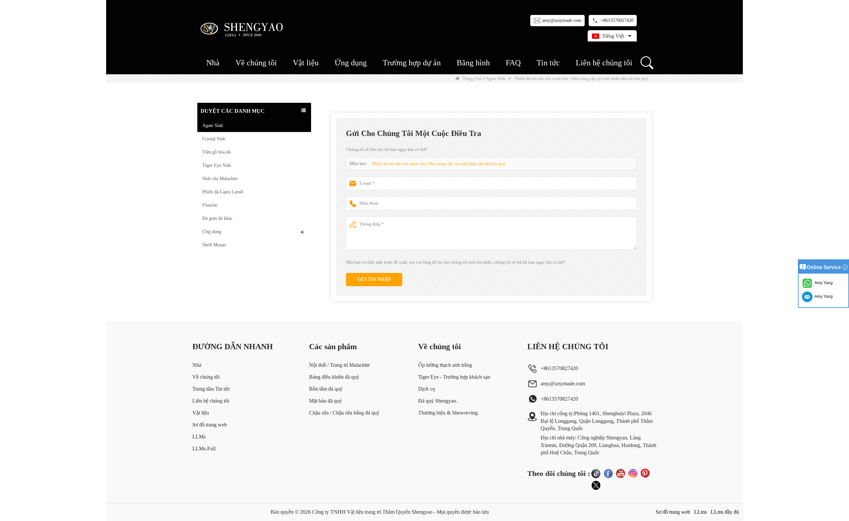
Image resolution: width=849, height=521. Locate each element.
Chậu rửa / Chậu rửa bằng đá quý (344, 413)
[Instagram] (633, 473)
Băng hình (473, 62)
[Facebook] (608, 473)
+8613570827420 (617, 20)
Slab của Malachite (220, 178)
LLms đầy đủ (725, 512)
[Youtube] (620, 473)
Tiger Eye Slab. (217, 165)
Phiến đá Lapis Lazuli (222, 191)
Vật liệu (306, 62)
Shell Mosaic (214, 244)
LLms (700, 512)
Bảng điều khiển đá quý (334, 377)
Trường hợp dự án (412, 62)
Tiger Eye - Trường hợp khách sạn (454, 377)
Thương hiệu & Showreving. (448, 413)
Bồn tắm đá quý (326, 389)
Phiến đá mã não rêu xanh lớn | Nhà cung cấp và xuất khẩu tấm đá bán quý (438, 163)
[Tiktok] (596, 473)
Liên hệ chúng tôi (604, 62)
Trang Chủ (472, 78)
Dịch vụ (426, 389)
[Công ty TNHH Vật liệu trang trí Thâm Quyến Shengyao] (243, 28)
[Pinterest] (645, 473)
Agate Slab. (496, 78)
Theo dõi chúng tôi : (558, 473)
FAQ (513, 62)
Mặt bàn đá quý (325, 401)
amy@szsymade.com (561, 20)
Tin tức (548, 62)
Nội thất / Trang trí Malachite (339, 365)
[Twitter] (596, 485)
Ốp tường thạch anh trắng (445, 365)
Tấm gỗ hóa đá (216, 152)
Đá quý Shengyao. (437, 401)
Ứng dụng (351, 62)
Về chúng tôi (256, 62)
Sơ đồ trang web (209, 424)
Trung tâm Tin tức (211, 389)
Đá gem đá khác (217, 218)
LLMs (199, 436)
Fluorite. (210, 205)
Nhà (213, 62)
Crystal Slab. (214, 138)
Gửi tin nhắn (374, 279)
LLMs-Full (204, 448)
